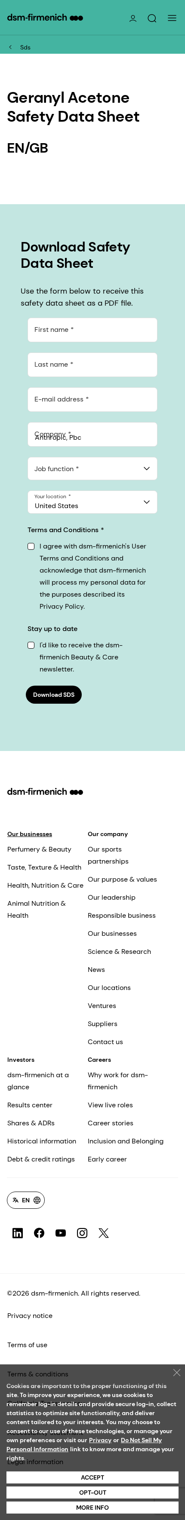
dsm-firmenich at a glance (38, 1080)
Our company (108, 834)
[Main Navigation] (172, 18)
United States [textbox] (56, 505)
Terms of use (27, 1344)
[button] (152, 18)
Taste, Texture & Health (44, 867)
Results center (29, 1104)
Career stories (110, 1123)
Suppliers (102, 1023)
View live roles (110, 1104)
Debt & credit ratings (41, 1159)
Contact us (105, 1041)
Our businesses (29, 834)
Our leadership (112, 897)
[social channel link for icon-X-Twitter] (103, 1233)
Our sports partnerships (108, 855)
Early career (107, 1159)
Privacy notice (29, 1315)
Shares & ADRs (31, 1123)
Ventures (102, 1005)
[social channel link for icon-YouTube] (60, 1233)
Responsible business (122, 915)
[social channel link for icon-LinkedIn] (17, 1233)
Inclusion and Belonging (125, 1141)
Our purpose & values (122, 879)
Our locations (109, 987)
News (96, 969)
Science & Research (119, 951)
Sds (25, 47)
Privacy (100, 1440)
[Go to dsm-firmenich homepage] (45, 17)
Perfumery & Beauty (39, 849)
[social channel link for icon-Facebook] (39, 1233)
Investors (20, 1059)
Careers (99, 1059)
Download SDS (53, 695)
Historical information (41, 1141)
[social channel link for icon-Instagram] (82, 1233)
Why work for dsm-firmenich (118, 1080)
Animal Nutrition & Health (36, 909)
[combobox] (92, 468)
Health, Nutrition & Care (45, 885)
